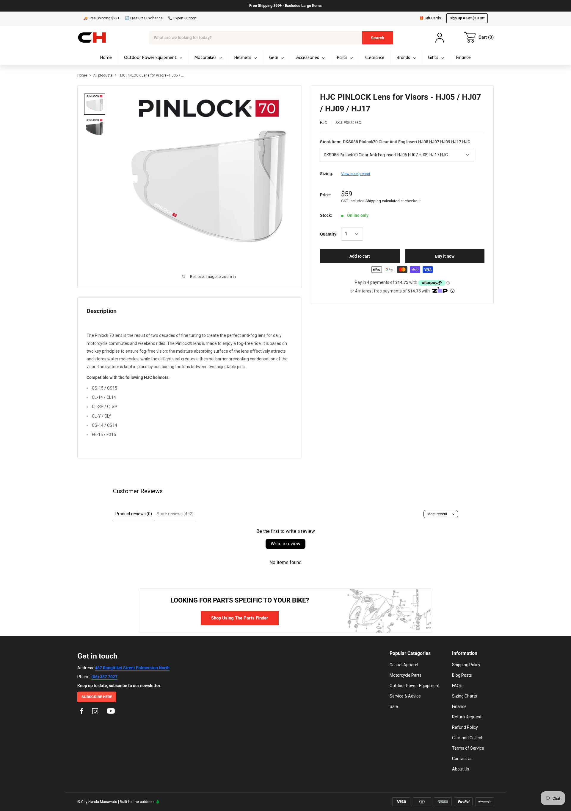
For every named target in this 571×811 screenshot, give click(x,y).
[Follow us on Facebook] (81, 712)
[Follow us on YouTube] (111, 712)
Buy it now (444, 256)
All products (103, 75)
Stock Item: (395, 141)
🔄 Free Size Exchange (144, 18)
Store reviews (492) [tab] (175, 513)
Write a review (285, 544)
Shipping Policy (466, 664)
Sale (394, 706)
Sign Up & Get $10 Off (467, 18)
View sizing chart (355, 174)
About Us (460, 769)
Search (377, 37)
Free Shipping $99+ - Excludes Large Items (285, 5)
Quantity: (329, 234)
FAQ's (457, 685)
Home (82, 75)
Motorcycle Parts (405, 675)
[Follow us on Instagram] (95, 712)
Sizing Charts (464, 696)
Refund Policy (465, 727)
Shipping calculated (382, 201)
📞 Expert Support (182, 18)
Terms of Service (468, 748)
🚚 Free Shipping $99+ (101, 18)
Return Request (466, 717)
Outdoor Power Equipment (415, 685)
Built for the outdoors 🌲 (140, 802)
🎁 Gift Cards (430, 18)
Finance (459, 706)
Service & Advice (405, 696)
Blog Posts (462, 675)
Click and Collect (467, 737)
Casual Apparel (404, 664)
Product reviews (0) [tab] (133, 513)
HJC (323, 123)
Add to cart (359, 256)
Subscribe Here (96, 697)
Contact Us (462, 758)
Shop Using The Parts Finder (239, 618)
